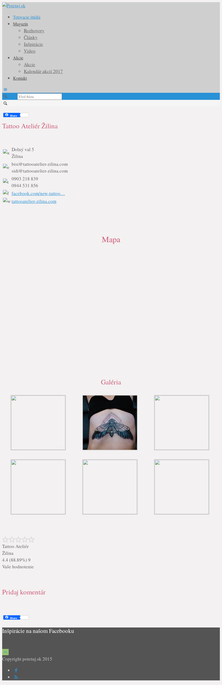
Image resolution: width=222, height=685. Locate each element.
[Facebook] (16, 670)
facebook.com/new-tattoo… (38, 193)
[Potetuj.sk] (13, 5)
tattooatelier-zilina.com (34, 201)
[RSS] (16, 677)
